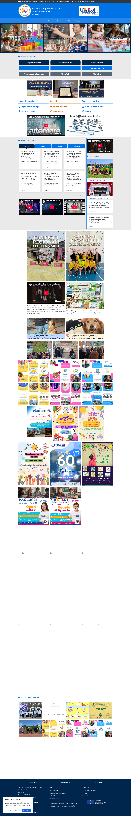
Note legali (84, 793)
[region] (18, 805)
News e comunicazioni (60, 107)
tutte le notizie (79, 195)
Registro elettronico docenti (94, 107)
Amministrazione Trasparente (58, 793)
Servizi (59, 21)
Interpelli (88, 111)
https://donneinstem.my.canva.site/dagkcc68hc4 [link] (87, 313)
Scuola (50, 21)
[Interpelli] (83, 111)
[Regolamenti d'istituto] (19, 111)
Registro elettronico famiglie (30, 107)
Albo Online (53, 796)
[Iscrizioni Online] (51, 111)
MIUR (51, 787)
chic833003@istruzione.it (88, 1)
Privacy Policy (85, 787)
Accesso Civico (54, 790)
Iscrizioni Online (58, 111)
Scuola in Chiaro (54, 798)
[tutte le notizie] (84, 195)
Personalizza (8, 810)
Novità (68, 21)
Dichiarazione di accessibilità (89, 790)
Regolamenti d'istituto (28, 111)
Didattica (77, 21)
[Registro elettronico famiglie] (19, 107)
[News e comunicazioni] (51, 107)
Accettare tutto (26, 810)
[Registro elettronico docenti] (83, 107)
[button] (105, 10)
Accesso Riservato (86, 796)
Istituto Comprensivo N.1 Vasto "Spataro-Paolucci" (48, 9)
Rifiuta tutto (17, 810)
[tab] (27, 146)
